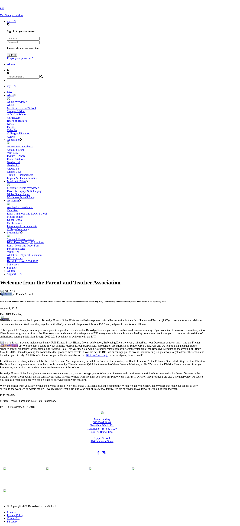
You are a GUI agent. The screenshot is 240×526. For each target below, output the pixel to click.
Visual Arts (13, 251)
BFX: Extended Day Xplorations (25, 242)
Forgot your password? (20, 58)
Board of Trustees (17, 120)
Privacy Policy (15, 515)
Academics (13, 200)
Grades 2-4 (13, 165)
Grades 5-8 (13, 168)
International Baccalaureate (22, 226)
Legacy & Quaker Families (22, 178)
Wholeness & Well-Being (21, 197)
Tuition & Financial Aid (20, 174)
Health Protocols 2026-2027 (22, 261)
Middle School (15, 216)
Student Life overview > (20, 239)
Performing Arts (16, 248)
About (10, 95)
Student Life (14, 232)
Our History (13, 117)
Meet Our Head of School (21, 108)
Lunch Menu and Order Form (23, 245)
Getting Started (15, 149)
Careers (11, 136)
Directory (12, 521)
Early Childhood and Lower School (27, 213)
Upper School (14, 219)
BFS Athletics (14, 258)
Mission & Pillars (16, 181)
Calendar (12, 130)
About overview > (17, 101)
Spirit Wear (13, 264)
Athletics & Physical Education (24, 255)
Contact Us (13, 518)
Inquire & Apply (16, 155)
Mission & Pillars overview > (23, 187)
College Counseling (18, 229)
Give (9, 91)
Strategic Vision (16, 111)
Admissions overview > (20, 146)
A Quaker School (16, 114)
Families (11, 127)
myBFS (11, 21)
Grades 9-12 (14, 171)
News (10, 123)
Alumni (11, 64)
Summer (11, 267)
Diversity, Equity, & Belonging (24, 191)
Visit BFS (12, 152)
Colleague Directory (18, 133)
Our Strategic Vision (11, 15)
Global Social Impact (18, 194)
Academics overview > (20, 207)
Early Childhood (16, 159)
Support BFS (14, 273)
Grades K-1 (13, 162)
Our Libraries (14, 223)
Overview (12, 210)
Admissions (13, 139)
